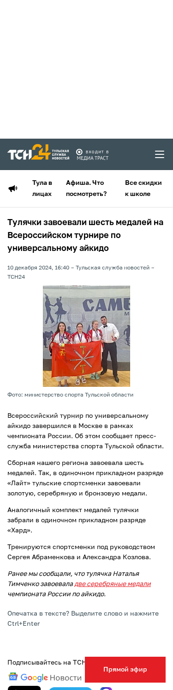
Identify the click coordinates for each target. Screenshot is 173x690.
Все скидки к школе (143, 188)
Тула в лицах (42, 188)
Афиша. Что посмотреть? (86, 188)
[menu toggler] (160, 154)
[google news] (45, 677)
